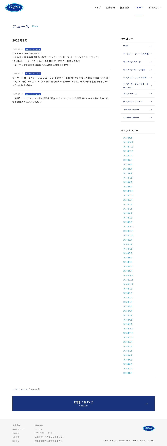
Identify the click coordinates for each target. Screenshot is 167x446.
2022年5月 (127, 168)
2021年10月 (128, 142)
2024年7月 (127, 262)
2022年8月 (127, 182)
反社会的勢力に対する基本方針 (49, 441)
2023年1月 (127, 200)
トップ (97, 7)
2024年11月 (128, 279)
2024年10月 (128, 275)
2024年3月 (127, 244)
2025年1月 (127, 288)
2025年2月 (127, 293)
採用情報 (39, 425)
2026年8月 (127, 373)
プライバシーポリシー (45, 433)
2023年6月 (127, 213)
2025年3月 (127, 297)
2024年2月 (127, 239)
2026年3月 (127, 350)
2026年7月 (127, 368)
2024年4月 (127, 248)
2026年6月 (127, 364)
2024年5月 (127, 253)
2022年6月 (127, 173)
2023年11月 (128, 231)
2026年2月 (127, 346)
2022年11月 (128, 195)
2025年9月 (127, 324)
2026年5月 (127, 359)
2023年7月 (127, 217)
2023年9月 (127, 222)
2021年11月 (128, 146)
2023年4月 (127, 208)
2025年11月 (128, 333)
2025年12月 (128, 337)
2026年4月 (127, 355)
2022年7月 (127, 177)
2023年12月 (128, 235)
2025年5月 (127, 306)
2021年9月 (127, 137)
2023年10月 (128, 226)
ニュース (24, 389)
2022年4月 (127, 164)
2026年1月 (127, 342)
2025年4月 (127, 302)
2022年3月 (127, 160)
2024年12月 (128, 284)
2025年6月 (127, 310)
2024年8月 (127, 266)
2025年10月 (128, 328)
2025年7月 (127, 315)
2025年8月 (127, 319)
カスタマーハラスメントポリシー (50, 437)
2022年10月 (128, 191)
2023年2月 (127, 204)
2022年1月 (127, 155)
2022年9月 (127, 186)
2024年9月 (127, 271)
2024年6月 (127, 257)
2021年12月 (128, 151)
